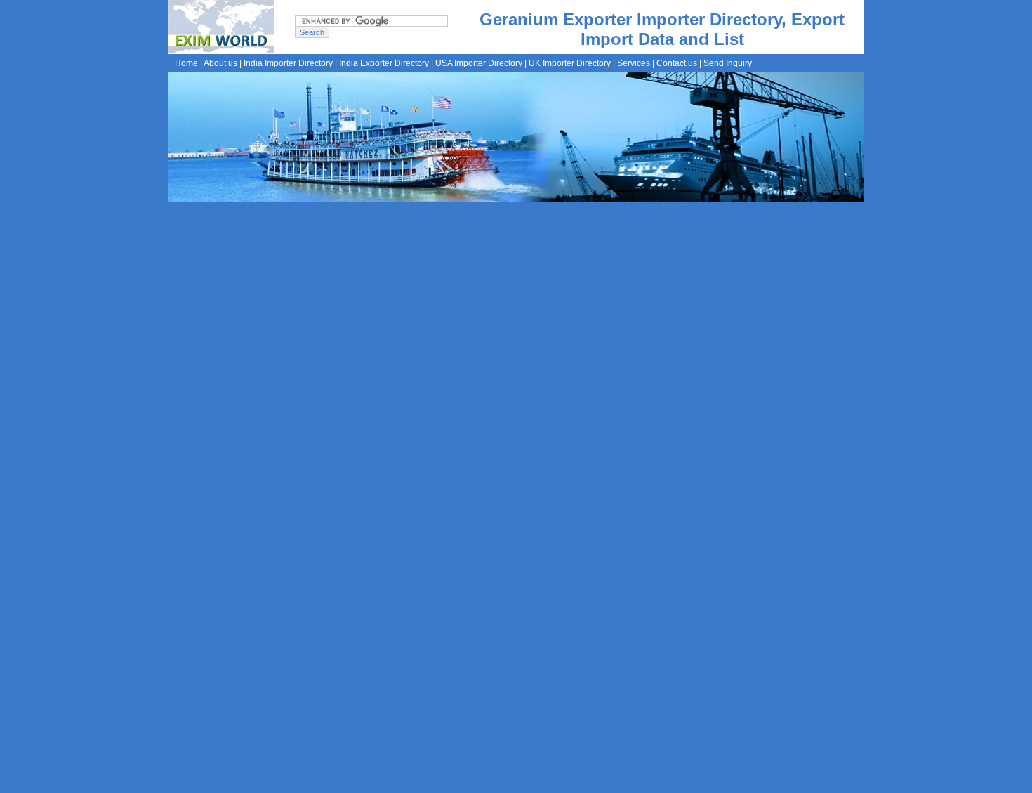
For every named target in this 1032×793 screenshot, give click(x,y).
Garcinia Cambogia (482, 586)
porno (178, 209)
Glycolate (642, 586)
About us (220, 63)
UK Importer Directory (570, 63)
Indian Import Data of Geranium (379, 382)
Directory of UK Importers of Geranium (394, 400)
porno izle (207, 209)
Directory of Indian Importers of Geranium (401, 363)
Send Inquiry (727, 63)
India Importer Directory (288, 63)
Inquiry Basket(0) (585, 782)
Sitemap (531, 782)
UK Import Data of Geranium (372, 418)
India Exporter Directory (384, 63)
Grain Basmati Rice (573, 586)
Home (186, 63)
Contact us (676, 63)
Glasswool (379, 586)
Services (633, 63)
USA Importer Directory (478, 63)
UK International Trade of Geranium (388, 473)
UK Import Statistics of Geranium (381, 437)
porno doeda (248, 209)
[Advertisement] (567, 260)
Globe (420, 586)
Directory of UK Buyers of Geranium (388, 455)
